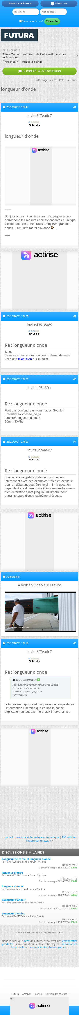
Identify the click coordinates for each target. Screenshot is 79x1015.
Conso (38, 993)
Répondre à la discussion (39, 71)
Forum (13, 50)
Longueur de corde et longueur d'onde (26, 859)
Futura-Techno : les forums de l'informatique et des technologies (34, 55)
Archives (26, 993)
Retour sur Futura (20, 3)
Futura (15, 993)
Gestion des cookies (56, 993)
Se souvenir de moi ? (32, 21)
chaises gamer (57, 947)
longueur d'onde (12, 872)
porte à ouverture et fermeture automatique (31, 837)
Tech (27, 941)
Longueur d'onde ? (14, 900)
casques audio (37, 947)
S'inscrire (59, 4)
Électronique (10, 62)
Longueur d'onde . (13, 913)
